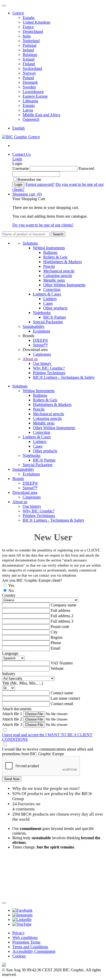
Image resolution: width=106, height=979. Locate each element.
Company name (63, 605)
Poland (28, 78)
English (18, 128)
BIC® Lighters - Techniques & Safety (64, 377)
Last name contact (65, 698)
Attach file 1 (12, 714)
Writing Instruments (49, 248)
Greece (18, 13)
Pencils (49, 266)
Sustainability (34, 326)
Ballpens (50, 252)
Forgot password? (40, 184)
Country (8, 595)
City (54, 632)
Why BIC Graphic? (49, 368)
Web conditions (25, 937)
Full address (60, 610)
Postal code (60, 626)
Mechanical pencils (58, 271)
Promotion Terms (26, 942)
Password (86, 168)
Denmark (30, 82)
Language (10, 653)
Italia (27, 36)
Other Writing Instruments (64, 285)
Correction (51, 289)
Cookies (19, 956)
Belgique (30, 54)
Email (55, 648)
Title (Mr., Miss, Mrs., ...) (22, 683)
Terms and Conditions (30, 947)
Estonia (29, 105)
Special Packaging (48, 322)
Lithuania (30, 101)
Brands (18, 478)
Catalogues (42, 354)
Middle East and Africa (41, 115)
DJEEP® (40, 340)
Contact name (62, 693)
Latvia (28, 110)
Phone (56, 643)
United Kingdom (36, 22)
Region (57, 637)
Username (20, 168)
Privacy (18, 933)
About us (30, 359)
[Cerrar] (4, 903)
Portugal (29, 45)
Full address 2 (62, 616)
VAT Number (62, 663)
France (28, 27)
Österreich (31, 119)
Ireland (28, 50)
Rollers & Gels (55, 257)
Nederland (31, 41)
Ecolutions (41, 331)
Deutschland (33, 31)
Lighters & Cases (47, 294)
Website (57, 668)
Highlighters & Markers (62, 262)
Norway (29, 73)
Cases (48, 303)
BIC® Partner (54, 317)
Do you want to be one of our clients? (43, 225)
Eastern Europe (35, 96)
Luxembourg (33, 91)
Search (58, 234)
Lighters (50, 299)
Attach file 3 (12, 724)
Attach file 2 (12, 719)
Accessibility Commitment (33, 951)
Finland (29, 64)
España (28, 17)
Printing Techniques (49, 373)
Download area (24, 492)
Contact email (62, 703)
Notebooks (42, 312)
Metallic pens (54, 280)
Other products (55, 308)
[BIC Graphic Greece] (21, 137)
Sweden (29, 87)
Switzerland (32, 68)
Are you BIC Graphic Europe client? (32, 580)
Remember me (29, 179)
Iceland (28, 59)
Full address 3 (62, 621)
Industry (8, 673)
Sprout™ (40, 345)
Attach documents (16, 709)
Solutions (30, 243)
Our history (42, 363)
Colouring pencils (57, 275)
